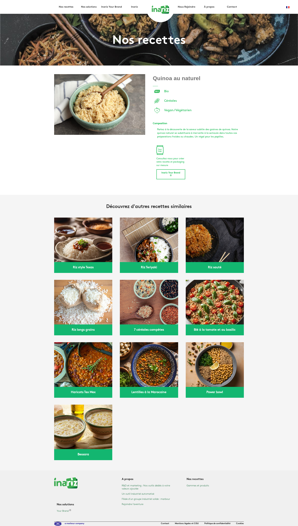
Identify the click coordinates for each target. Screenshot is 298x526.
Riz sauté (214, 267)
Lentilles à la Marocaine (148, 392)
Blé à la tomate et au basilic (215, 329)
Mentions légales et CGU (187, 524)
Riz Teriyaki (149, 267)
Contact (165, 524)
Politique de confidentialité (217, 524)
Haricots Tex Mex (83, 392)
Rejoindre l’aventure (132, 504)
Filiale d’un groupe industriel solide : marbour (146, 499)
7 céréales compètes (149, 329)
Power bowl (214, 392)
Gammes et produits (198, 485)
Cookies (240, 524)
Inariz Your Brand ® (170, 174)
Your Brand (63, 511)
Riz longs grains (83, 329)
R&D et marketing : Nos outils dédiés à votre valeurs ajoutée (146, 487)
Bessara (83, 454)
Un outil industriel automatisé (138, 494)
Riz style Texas (83, 267)
